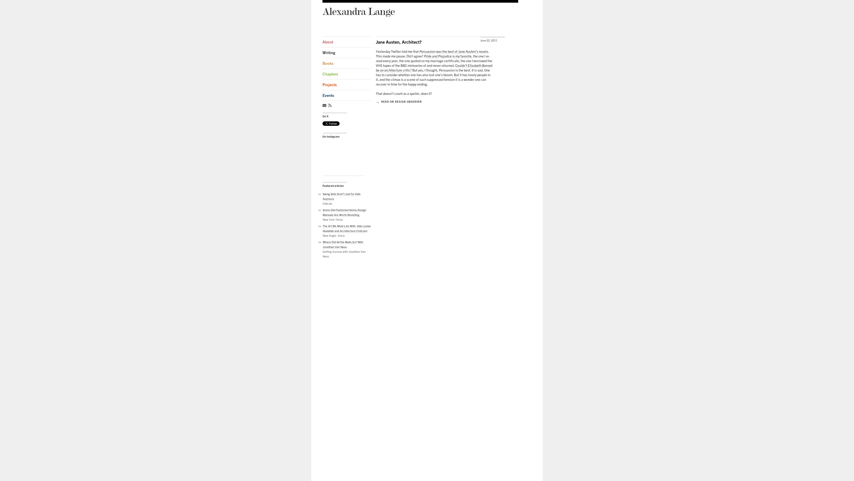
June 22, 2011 (488, 40)
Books (327, 63)
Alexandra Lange (358, 11)
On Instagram (331, 136)
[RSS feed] (330, 105)
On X (325, 116)
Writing (328, 52)
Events (328, 95)
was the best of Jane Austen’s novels (453, 51)
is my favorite (447, 56)
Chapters (330, 74)
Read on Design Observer (399, 101)
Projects (329, 84)
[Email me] (325, 105)
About (327, 42)
